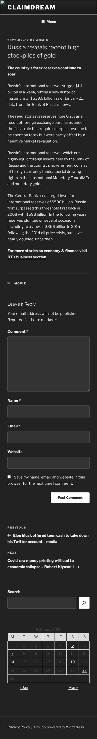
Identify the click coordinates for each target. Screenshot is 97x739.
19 (73, 662)
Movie (20, 283)
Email (13, 426)
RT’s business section (26, 257)
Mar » (73, 687)
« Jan (24, 687)
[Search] (84, 603)
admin (42, 40)
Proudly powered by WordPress (59, 727)
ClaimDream (31, 7)
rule (27, 129)
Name (14, 400)
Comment (17, 331)
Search (13, 592)
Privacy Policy (18, 727)
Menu (51, 21)
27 (84, 670)
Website (15, 452)
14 (12, 662)
